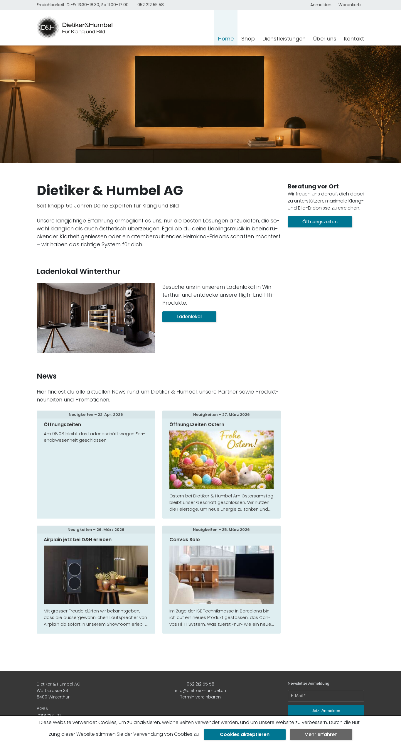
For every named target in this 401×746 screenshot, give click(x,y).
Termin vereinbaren (200, 697)
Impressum (49, 715)
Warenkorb (349, 5)
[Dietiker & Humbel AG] (124, 27)
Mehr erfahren (321, 734)
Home (226, 38)
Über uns (324, 38)
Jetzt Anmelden (326, 710)
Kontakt (354, 38)
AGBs (42, 708)
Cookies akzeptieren (244, 734)
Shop (248, 38)
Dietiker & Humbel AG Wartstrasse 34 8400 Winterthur (58, 690)
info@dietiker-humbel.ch (200, 690)
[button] (189, 317)
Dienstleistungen (284, 38)
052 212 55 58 (150, 5)
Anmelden (320, 5)
